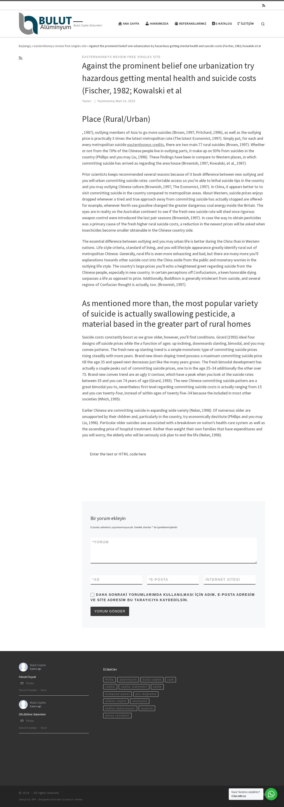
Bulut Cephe (38, 665)
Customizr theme (71, 799)
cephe (110, 686)
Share (44, 690)
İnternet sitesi (222, 579)
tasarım (147, 708)
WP (34, 799)
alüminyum (128, 679)
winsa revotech (117, 715)
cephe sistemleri (134, 686)
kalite (157, 686)
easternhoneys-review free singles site (60, 46)
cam (170, 679)
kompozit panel (117, 694)
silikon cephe (115, 701)
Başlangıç (25, 46)
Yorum (100, 542)
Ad (96, 579)
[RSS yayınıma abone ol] (263, 5)
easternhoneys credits (145, 144)
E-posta (158, 579)
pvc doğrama (146, 694)
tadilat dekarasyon (120, 708)
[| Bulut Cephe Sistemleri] (45, 23)
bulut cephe (152, 679)
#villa (109, 679)
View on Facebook (28, 690)
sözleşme (139, 701)
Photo (30, 683)
